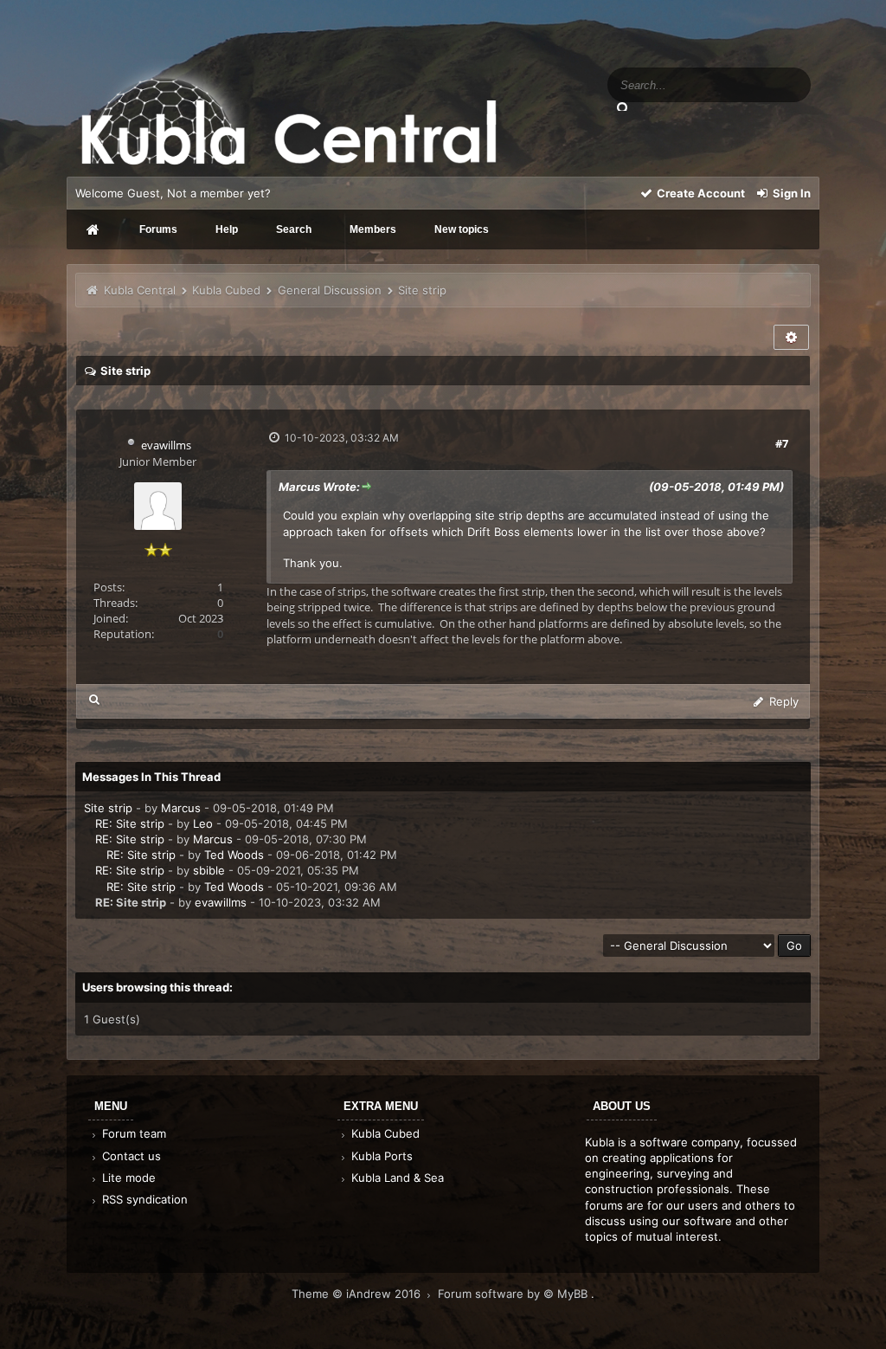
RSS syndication (143, 1199)
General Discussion (330, 290)
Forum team (132, 1133)
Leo (203, 823)
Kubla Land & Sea (396, 1177)
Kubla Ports (380, 1156)
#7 (781, 443)
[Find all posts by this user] (94, 699)
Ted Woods (234, 855)
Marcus (181, 808)
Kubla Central (140, 290)
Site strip (108, 808)
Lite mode (127, 1177)
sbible (209, 870)
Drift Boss (493, 532)
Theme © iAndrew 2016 (358, 1294)
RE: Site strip (129, 823)
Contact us (130, 1156)
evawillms (166, 445)
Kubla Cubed (226, 290)
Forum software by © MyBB (514, 1294)
